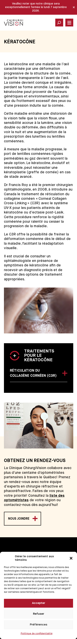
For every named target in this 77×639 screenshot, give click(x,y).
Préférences (38, 624)
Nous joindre (18, 518)
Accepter (38, 603)
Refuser (38, 613)
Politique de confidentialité (37, 634)
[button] (71, 558)
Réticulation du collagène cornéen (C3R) (33, 373)
